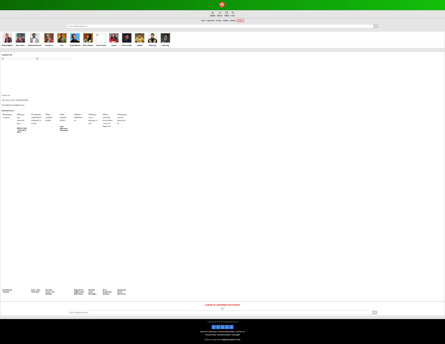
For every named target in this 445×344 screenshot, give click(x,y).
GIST (233, 16)
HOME (212, 16)
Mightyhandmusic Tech (231, 339)
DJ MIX (218, 21)
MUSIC (219, 16)
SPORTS (232, 21)
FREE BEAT (211, 21)
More (240, 21)
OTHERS (226, 21)
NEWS (203, 21)
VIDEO (226, 16)
